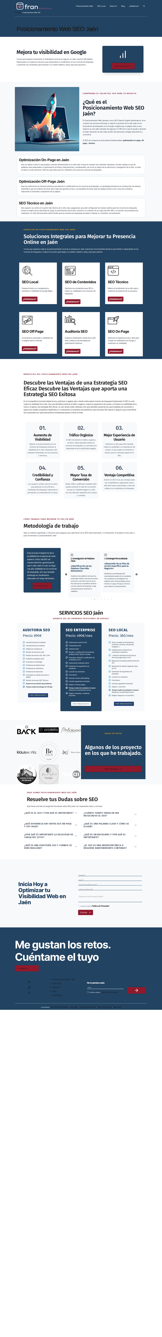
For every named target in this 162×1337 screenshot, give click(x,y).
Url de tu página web (86, 889)
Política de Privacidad (87, 1007)
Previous (66, 575)
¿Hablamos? (134, 6)
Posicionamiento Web (84, 6)
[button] (144, 6)
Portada (18, 12)
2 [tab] (95, 599)
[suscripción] (136, 990)
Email (81, 880)
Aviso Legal (73, 1007)
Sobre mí (113, 6)
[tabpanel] (84, 571)
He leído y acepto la (95, 906)
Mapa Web (117, 1007)
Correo (90, 987)
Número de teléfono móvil (88, 885)
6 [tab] (108, 599)
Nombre (82, 875)
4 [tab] (101, 599)
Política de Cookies (104, 1007)
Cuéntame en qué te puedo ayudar (91, 896)
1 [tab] (91, 599)
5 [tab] (104, 599)
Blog (123, 6)
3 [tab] (98, 599)
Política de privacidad (109, 992)
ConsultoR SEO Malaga (59, 1007)
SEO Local (101, 6)
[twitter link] (29, 982)
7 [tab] (111, 599)
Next (136, 575)
